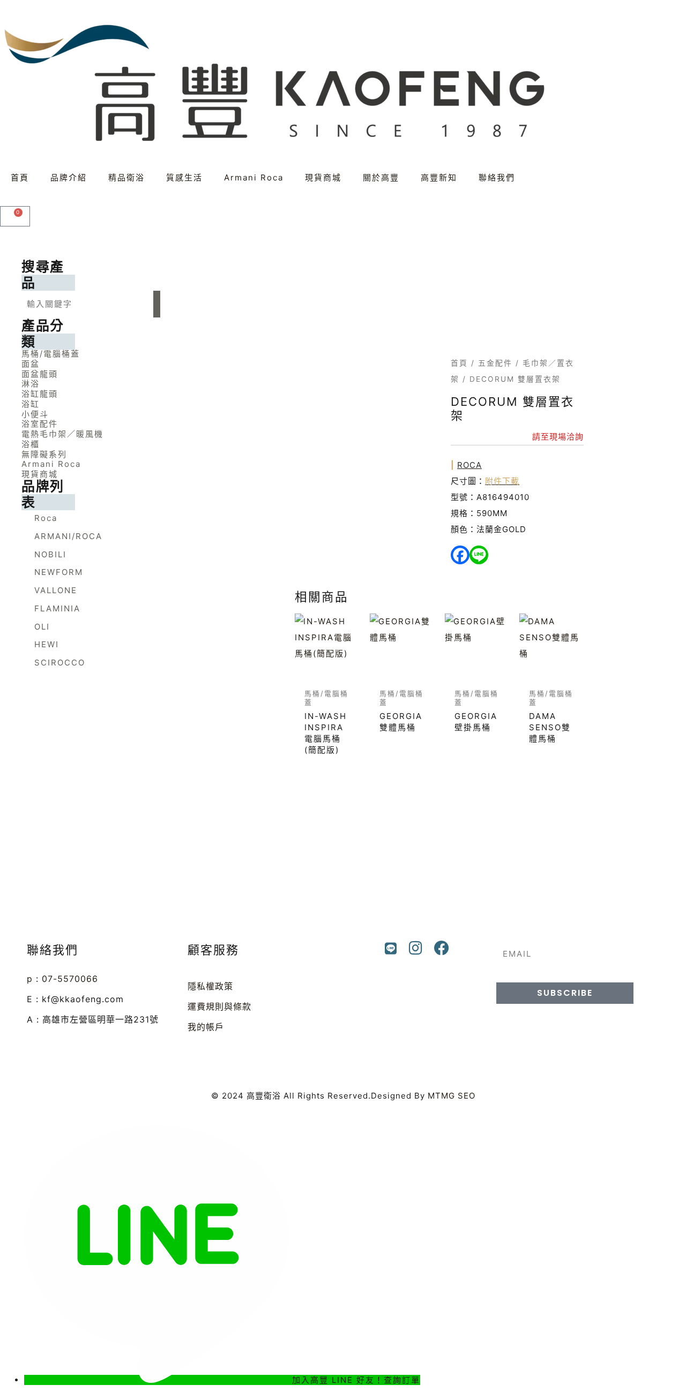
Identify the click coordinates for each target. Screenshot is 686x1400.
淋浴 (30, 384)
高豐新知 (439, 177)
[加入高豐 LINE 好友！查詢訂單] (158, 1380)
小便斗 (35, 414)
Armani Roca (254, 177)
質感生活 (184, 177)
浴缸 (30, 404)
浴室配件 (39, 424)
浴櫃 (30, 444)
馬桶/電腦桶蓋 (50, 354)
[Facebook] (460, 555)
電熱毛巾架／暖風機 (62, 434)
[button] (90, 354)
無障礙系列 (44, 454)
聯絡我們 (497, 177)
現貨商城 (323, 177)
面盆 (30, 364)
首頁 (20, 177)
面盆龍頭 (39, 374)
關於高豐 (381, 177)
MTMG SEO (451, 1096)
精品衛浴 (126, 177)
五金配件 (495, 363)
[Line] (478, 555)
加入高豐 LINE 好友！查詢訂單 (356, 1380)
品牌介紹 (68, 177)
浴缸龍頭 (39, 394)
